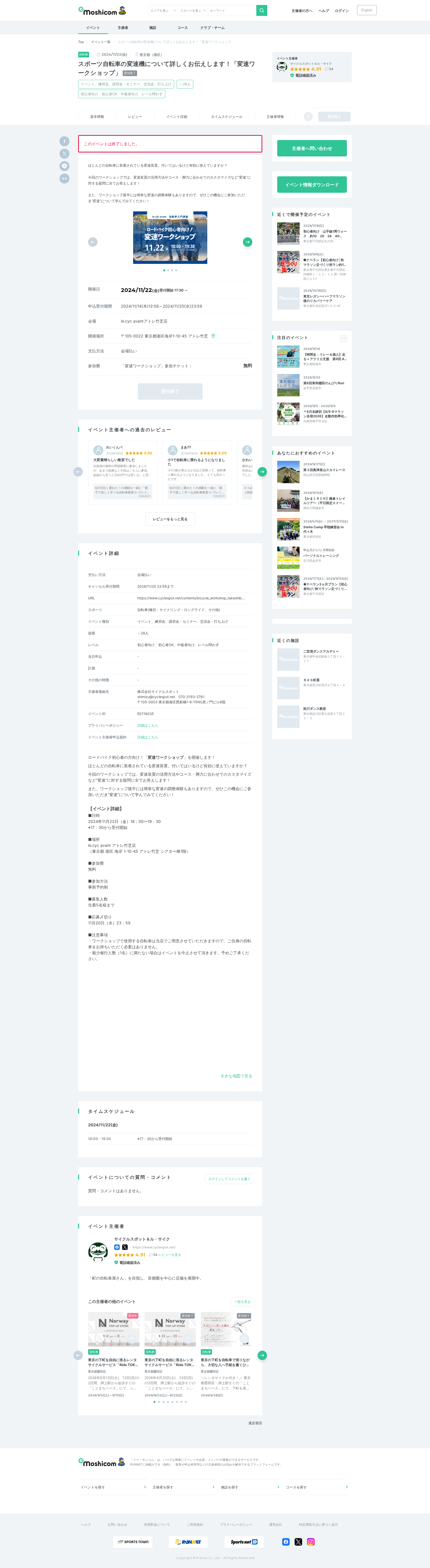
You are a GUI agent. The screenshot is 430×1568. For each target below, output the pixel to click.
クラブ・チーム (212, 27)
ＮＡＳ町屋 (311, 680)
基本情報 (97, 116)
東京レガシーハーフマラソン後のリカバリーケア (324, 298)
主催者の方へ (302, 10)
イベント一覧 (100, 42)
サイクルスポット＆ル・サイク (311, 63)
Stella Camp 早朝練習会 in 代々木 (323, 529)
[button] (164, 270)
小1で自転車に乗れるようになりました (196, 462)
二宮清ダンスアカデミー (321, 651)
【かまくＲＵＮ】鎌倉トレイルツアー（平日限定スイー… (324, 500)
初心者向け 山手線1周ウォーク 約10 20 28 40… (325, 233)
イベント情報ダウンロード (312, 184)
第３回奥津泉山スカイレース (324, 470)
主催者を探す (163, 1487)
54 (331, 69)
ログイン (342, 10)
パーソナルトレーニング (321, 556)
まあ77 (186, 447)
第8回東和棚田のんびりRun (323, 383)
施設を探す (229, 1487)
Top (81, 42)
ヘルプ (324, 10)
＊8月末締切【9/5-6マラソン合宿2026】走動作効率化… (325, 414)
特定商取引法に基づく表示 (318, 1524)
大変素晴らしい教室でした (114, 460)
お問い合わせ (117, 1524)
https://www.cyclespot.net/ (154, 1247)
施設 (152, 27)
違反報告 (255, 1423)
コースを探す (296, 1487)
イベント (93, 27)
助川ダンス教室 (314, 709)
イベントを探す (93, 1487)
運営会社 (275, 1524)
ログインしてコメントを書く (230, 1179)
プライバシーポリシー (236, 1524)
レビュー (135, 116)
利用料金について (157, 1524)
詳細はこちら (147, 725)
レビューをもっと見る (170, 519)
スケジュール (226, 116)
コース (182, 27)
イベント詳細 (176, 116)
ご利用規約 (195, 1524)
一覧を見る (242, 1302)
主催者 (123, 27)
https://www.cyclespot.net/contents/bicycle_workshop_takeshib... (191, 598)
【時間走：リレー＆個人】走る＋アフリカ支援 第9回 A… (325, 356)
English (367, 10)
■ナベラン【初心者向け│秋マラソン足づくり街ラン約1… (324, 262)
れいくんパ (114, 447)
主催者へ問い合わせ (312, 148)
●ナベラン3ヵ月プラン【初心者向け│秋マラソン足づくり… (325, 586)
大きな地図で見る (236, 1075)
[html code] (64, 179)
